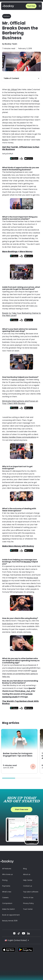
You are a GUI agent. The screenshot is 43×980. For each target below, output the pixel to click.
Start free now (21, 809)
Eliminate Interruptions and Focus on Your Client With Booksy (20, 402)
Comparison (7, 903)
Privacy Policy (28, 903)
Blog (25, 868)
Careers (5, 897)
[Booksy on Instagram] (14, 933)
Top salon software (30, 892)
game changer (18, 379)
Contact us (27, 886)
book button (7, 623)
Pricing (4, 880)
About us (26, 874)
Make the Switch (8, 909)
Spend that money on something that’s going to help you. (20, 674)
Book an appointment (11, 915)
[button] (40, 6)
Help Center (27, 880)
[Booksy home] (8, 6)
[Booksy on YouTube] (23, 933)
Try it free (31, 6)
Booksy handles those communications (19, 437)
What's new (6, 892)
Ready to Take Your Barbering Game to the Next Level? (21, 314)
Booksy (5, 139)
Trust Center (28, 909)
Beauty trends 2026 (9, 921)
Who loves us (7, 874)
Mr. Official (12, 89)
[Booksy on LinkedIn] (28, 933)
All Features (6, 868)
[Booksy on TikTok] (19, 933)
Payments (6, 886)
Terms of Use (28, 897)
